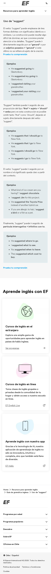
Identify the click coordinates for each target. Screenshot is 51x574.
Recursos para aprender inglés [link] (25, 490)
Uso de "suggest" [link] (39, 492)
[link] (19, 11)
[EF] (25, 3)
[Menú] (45, 11)
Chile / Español (12, 555)
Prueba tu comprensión (15, 54)
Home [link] (5, 490)
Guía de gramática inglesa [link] (17, 492)
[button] (4, 3)
